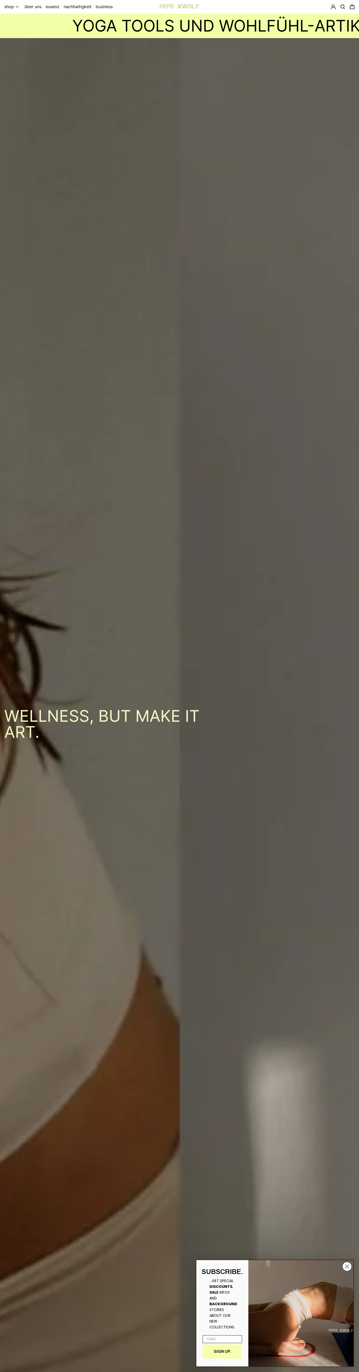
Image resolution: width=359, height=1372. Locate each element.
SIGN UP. (222, 1351)
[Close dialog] (347, 1266)
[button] (352, 7)
